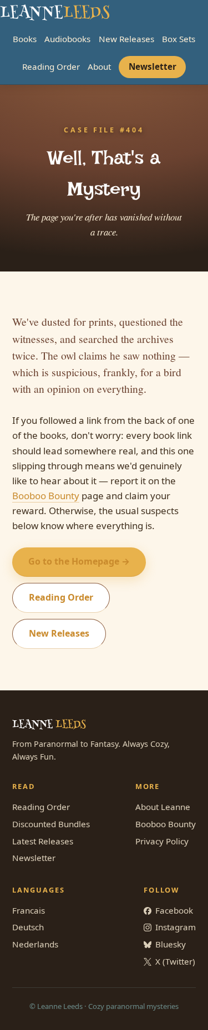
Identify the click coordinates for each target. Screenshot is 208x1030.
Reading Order (51, 66)
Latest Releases (42, 841)
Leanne (54, 13)
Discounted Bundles (51, 823)
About (99, 66)
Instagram (175, 926)
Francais (28, 910)
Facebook (174, 910)
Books (25, 38)
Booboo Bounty (45, 495)
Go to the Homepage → (79, 561)
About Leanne (162, 806)
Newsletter (152, 66)
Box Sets (178, 38)
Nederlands (35, 944)
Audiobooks (67, 38)
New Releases (126, 38)
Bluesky (170, 944)
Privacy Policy (162, 841)
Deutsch (28, 926)
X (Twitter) (175, 961)
